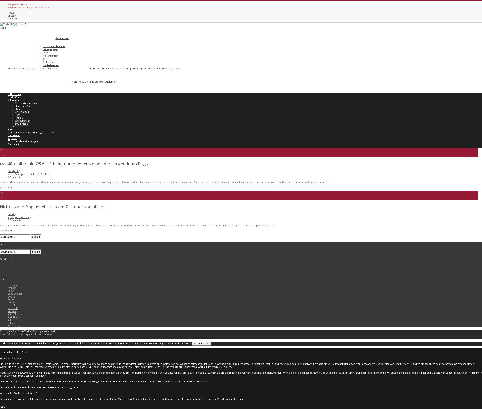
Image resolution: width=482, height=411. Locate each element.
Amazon (12, 287)
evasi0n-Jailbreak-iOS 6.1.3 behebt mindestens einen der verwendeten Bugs (74, 163)
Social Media (50, 68)
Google (11, 296)
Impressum (163, 68)
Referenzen (62, 38)
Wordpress (14, 326)
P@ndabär (13, 171)
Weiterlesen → (7, 187)
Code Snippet (15, 293)
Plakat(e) (48, 62)
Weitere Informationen (180, 343)
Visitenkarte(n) (51, 55)
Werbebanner (51, 65)
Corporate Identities (54, 46)
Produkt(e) (28, 68)
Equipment (111, 81)
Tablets (45, 174)
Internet (12, 302)
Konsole (12, 305)
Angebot (175, 68)
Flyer (45, 52)
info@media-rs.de (17, 4)
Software (35, 174)
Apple (11, 174)
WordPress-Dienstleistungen (87, 81)
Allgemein (13, 285)
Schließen (5, 407)
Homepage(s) (50, 49)
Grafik (11, 299)
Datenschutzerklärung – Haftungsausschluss (131, 68)
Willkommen (15, 68)
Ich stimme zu (201, 343)
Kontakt (94, 68)
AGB (102, 68)
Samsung (12, 311)
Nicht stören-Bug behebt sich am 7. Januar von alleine (53, 206)
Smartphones (22, 174)
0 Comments (14, 177)
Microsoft (13, 308)
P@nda (11, 214)
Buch (45, 59)
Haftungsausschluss (30, 334)
